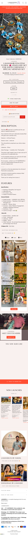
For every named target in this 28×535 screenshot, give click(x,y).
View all (14, 393)
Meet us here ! (4, 503)
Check (22, 116)
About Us (11, 337)
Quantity (14, 92)
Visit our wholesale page (10, 485)
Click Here (11, 226)
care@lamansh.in (5, 505)
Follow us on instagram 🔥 (11, 460)
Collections (12, 59)
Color (14, 85)
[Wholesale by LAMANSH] (14, 472)
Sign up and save (7, 494)
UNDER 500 (18, 59)
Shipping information (10, 230)
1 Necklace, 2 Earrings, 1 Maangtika (14, 82)
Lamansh (14, 61)
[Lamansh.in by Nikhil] (14, 443)
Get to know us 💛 (8, 233)
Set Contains (14, 79)
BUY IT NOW (14, 106)
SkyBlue (14, 88)
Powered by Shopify (14, 533)
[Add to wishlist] (2, 348)
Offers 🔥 (5, 121)
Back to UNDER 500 (15, 381)
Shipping (12, 74)
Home (7, 59)
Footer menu (5, 490)
